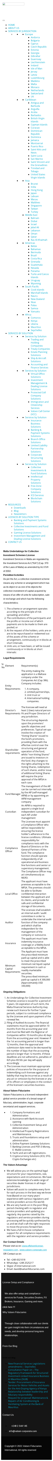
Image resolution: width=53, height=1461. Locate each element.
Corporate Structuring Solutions (37, 458)
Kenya (34, 320)
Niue (33, 302)
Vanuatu (35, 311)
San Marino (37, 158)
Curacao (35, 127)
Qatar (34, 236)
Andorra (35, 37)
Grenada (35, 261)
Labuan (35, 196)
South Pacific (32, 286)
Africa (28, 314)
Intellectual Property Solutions (37, 479)
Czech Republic (39, 46)
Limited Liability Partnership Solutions (39, 448)
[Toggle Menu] (4, 20)
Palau (34, 305)
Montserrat (37, 143)
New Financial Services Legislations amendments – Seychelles (26, 1365)
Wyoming (36, 283)
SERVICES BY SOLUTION (20, 333)
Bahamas (36, 249)
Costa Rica (36, 258)
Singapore (36, 205)
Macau (34, 199)
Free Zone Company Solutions (36, 489)
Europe (29, 34)
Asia (27, 180)
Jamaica (35, 140)
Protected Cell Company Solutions (38, 395)
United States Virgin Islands (38, 176)
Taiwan (34, 208)
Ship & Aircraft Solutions (38, 360)
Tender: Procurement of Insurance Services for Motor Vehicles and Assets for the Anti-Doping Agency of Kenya (28, 1385)
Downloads (20, 507)
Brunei (34, 183)
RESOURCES (14, 504)
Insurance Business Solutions (36, 423)
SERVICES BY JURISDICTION (22, 31)
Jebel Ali (35, 227)
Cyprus (34, 43)
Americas (30, 243)
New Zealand (38, 299)
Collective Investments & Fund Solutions (39, 470)
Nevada (35, 267)
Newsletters (20, 514)
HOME (11, 24)
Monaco (35, 87)
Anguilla (35, 109)
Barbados (36, 115)
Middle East (31, 214)
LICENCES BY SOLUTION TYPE (23, 517)
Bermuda (36, 252)
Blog (16, 510)
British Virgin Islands (38, 120)
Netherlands (37, 90)
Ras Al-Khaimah (39, 239)
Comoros (36, 317)
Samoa (34, 308)
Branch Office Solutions (38, 441)
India (33, 186)
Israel (34, 224)
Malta (34, 84)
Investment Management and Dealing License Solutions (29, 537)
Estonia (35, 49)
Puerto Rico (37, 146)
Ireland (34, 65)
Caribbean (30, 99)
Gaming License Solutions (27, 532)
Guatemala (37, 264)
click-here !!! (9, 1307)
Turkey (34, 211)
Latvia (34, 74)
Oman (34, 233)
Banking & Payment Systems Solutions (40, 433)
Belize (34, 246)
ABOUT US (13, 28)
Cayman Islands (39, 124)
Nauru (34, 295)
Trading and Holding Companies (37, 342)
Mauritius (36, 327)
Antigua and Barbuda (37, 104)
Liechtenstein (38, 62)
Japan (34, 193)
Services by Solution (35, 336)
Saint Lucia (36, 155)
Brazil (34, 255)
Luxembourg (37, 77)
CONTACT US (15, 542)
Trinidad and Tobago (37, 170)
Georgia (35, 53)
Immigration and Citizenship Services (40, 405)
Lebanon (35, 230)
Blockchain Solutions (36, 500)
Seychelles (36, 330)
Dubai (34, 221)
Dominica (36, 137)
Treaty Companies (40, 348)
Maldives (35, 202)
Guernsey (36, 59)
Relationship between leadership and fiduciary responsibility (28, 1393)
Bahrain (35, 218)
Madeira (35, 81)
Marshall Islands (39, 292)
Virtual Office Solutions (38, 375)
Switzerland (37, 93)
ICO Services (37, 495)
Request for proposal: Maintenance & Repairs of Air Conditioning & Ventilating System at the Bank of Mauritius (28, 1402)
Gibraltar (35, 56)
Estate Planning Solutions (39, 353)
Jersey (34, 71)
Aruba (34, 112)
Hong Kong (37, 190)
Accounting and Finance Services (39, 366)
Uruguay (35, 280)
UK (32, 96)
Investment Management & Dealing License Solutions (39, 384)
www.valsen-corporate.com (33, 1250)
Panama (35, 271)
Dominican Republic (36, 132)
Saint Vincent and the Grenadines (40, 163)
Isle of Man (36, 68)
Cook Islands (37, 289)
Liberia (34, 324)
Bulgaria (35, 40)
